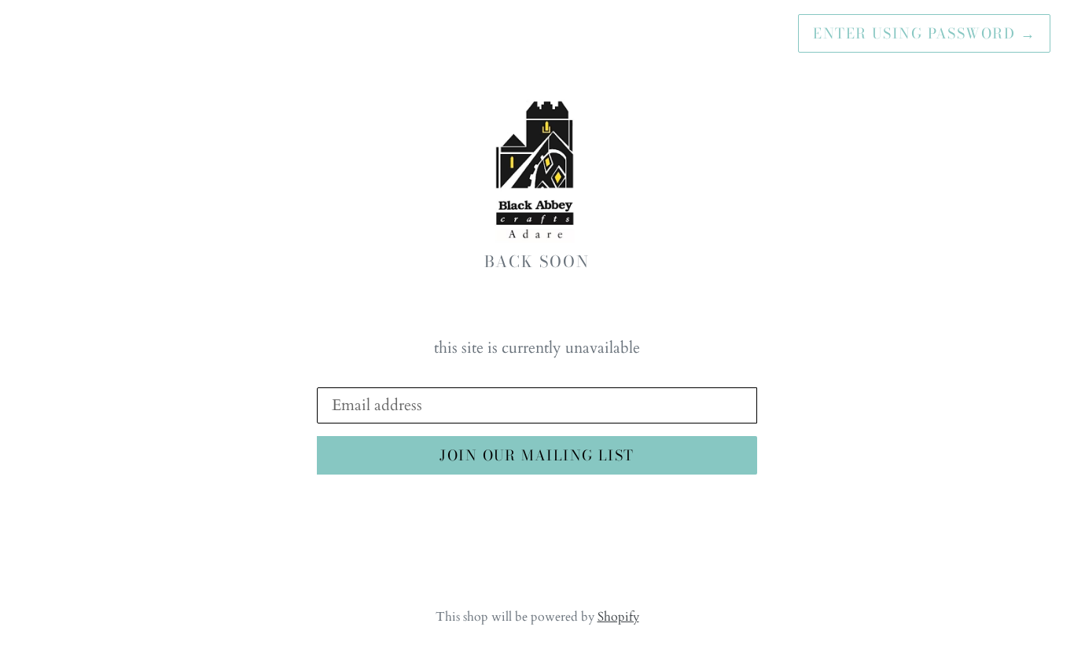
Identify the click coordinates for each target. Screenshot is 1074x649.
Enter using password (924, 33)
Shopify (618, 616)
